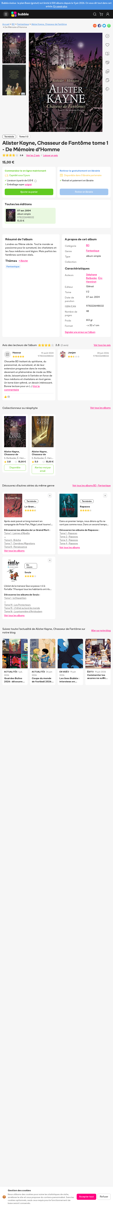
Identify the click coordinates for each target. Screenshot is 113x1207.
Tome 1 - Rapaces (68, 533)
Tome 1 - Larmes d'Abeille (17, 533)
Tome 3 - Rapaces (68, 540)
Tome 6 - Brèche (12, 540)
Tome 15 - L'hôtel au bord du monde (22, 608)
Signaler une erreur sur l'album (80, 332)
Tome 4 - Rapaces (68, 543)
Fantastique (23, 24)
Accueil (5, 24)
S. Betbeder (10, 458)
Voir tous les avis (102, 345)
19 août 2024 (47, 353)
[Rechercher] (95, 14)
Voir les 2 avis (33, 155)
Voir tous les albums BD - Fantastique (91, 485)
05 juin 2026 (103, 353)
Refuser (104, 1196)
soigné (28, 184)
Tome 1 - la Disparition (15, 598)
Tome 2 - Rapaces (68, 536)
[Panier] (101, 14)
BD (13, 24)
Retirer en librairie (84, 191)
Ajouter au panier (29, 191)
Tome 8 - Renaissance (15, 546)
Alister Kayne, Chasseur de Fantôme (49, 24)
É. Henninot (23, 458)
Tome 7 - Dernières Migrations (19, 543)
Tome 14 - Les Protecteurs (17, 604)
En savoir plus (60, 6)
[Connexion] (108, 14)
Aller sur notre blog (101, 630)
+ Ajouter (23, 260)
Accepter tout (86, 1196)
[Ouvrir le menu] (6, 14)
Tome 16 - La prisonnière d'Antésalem (23, 611)
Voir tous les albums (100, 407)
